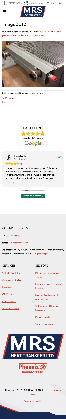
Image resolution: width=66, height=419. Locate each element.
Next (6, 101)
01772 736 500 (15, 3)
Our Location (56, 3)
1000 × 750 (44, 31)
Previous (8, 97)
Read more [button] (10, 182)
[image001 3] (33, 63)
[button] (4, 11)
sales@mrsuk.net (36, 3)
